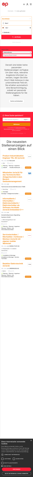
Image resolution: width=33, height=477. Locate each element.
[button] (30, 32)
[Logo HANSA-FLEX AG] (30, 236)
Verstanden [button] (16, 469)
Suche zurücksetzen (16, 101)
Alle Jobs (4, 161)
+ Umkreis (5, 32)
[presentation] (23, 4)
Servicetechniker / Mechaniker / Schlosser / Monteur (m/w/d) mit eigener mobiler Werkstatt (13, 239)
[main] (16, 145)
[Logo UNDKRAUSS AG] (30, 265)
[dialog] (16, 458)
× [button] (31, 440)
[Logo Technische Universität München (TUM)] (30, 174)
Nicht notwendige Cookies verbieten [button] (16, 473)
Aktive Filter (5, 49)
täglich (25, 119)
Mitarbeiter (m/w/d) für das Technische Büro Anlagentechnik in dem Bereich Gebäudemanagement (13, 177)
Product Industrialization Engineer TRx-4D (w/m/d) (14, 157)
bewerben (28, 168)
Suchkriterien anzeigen (16, 133)
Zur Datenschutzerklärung (21, 451)
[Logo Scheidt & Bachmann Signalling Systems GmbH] (30, 200)
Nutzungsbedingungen (9, 129)
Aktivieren (16, 124)
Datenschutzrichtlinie (20, 128)
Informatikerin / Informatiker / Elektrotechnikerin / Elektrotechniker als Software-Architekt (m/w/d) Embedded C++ (13, 204)
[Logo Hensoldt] (30, 157)
